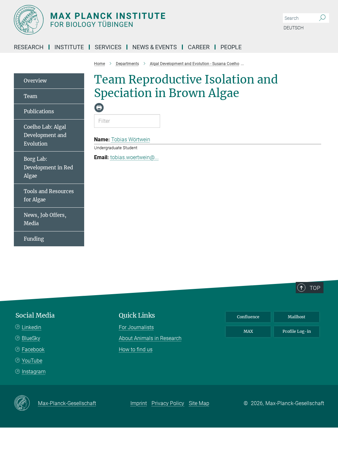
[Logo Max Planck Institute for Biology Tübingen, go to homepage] (137, 20)
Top (315, 288)
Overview (35, 81)
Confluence (248, 316)
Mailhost (296, 316)
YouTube (32, 361)
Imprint (138, 403)
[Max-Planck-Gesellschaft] (26, 403)
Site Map (199, 403)
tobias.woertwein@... (134, 157)
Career (199, 47)
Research (29, 47)
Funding (34, 239)
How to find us (135, 349)
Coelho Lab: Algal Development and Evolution (45, 135)
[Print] (99, 108)
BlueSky (31, 338)
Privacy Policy (168, 403)
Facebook (33, 349)
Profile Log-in (297, 331)
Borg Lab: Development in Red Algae (48, 167)
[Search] (322, 18)
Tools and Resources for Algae (49, 195)
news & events (154, 47)
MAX (248, 331)
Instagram (34, 371)
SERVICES (108, 47)
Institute (69, 47)
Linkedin (31, 327)
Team (30, 96)
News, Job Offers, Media (45, 219)
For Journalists (136, 327)
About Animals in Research (150, 338)
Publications (39, 111)
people (231, 47)
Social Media (35, 315)
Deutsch (294, 27)
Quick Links (137, 315)
